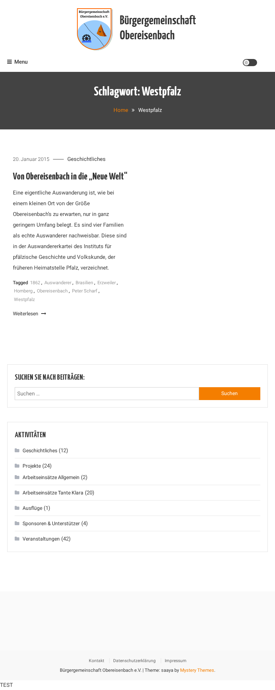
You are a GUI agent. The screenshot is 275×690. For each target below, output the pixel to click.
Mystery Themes (197, 670)
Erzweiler (106, 282)
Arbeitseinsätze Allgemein (51, 477)
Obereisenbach (52, 291)
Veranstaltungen (41, 539)
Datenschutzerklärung (134, 660)
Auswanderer (57, 282)
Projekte (32, 466)
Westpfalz (24, 299)
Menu (21, 62)
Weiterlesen (26, 313)
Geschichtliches (86, 159)
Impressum (176, 660)
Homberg (23, 291)
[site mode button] (250, 62)
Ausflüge (32, 508)
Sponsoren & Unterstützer (51, 523)
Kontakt (96, 660)
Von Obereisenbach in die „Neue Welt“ (70, 177)
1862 (35, 282)
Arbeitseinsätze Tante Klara (53, 493)
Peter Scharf (84, 291)
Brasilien (84, 282)
